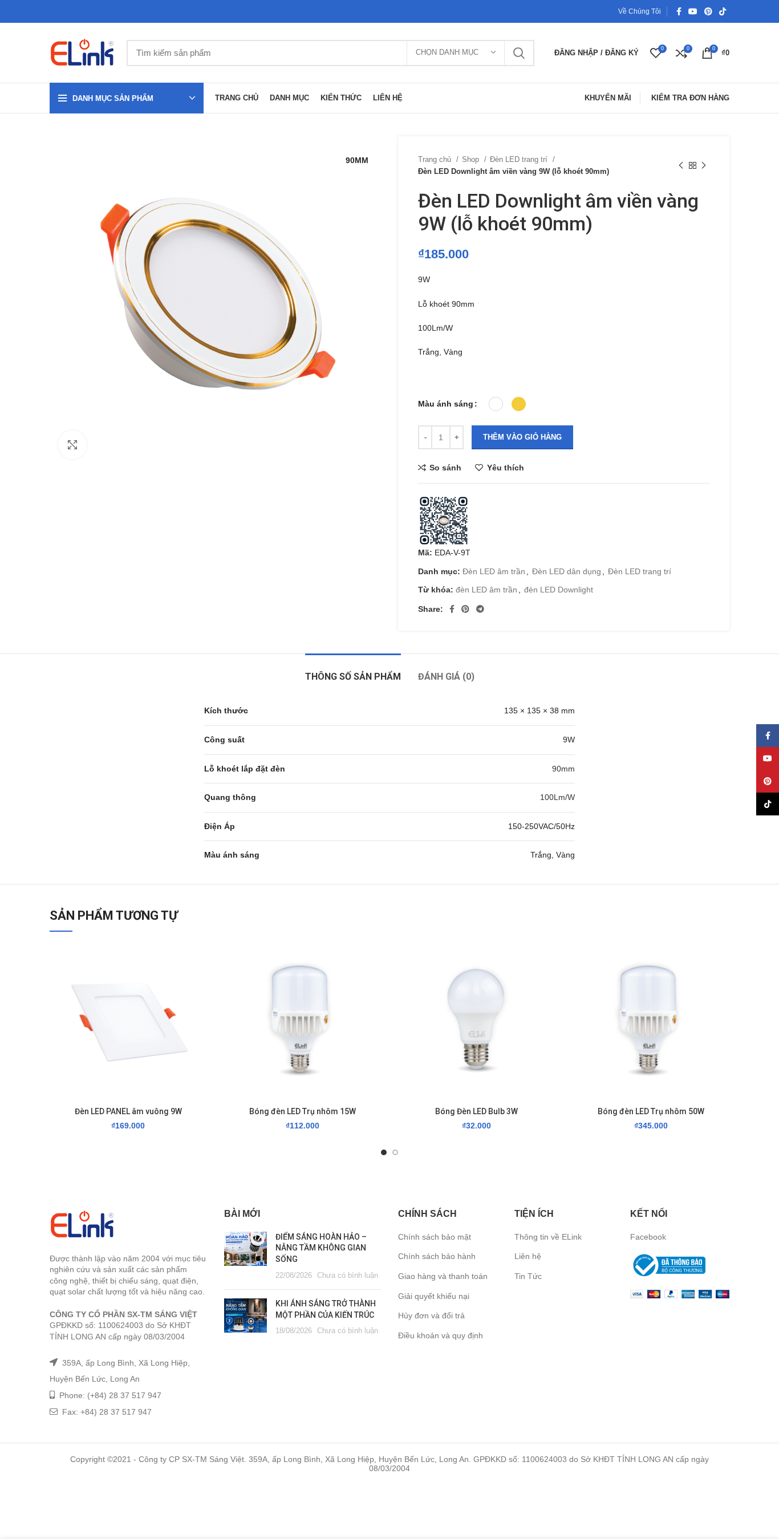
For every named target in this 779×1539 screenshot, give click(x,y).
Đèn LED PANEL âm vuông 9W (128, 1111)
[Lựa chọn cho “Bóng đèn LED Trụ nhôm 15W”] (372, 988)
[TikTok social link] (722, 11)
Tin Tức (528, 1276)
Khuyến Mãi (608, 98)
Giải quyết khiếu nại (433, 1296)
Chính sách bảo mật (434, 1236)
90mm (563, 768)
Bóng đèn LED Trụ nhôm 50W (651, 1111)
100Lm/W (557, 797)
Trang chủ (435, 159)
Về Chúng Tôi (639, 11)
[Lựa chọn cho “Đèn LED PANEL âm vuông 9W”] (198, 988)
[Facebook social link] (679, 11)
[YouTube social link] (693, 11)
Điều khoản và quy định (440, 1335)
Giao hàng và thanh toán (443, 1276)
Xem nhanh (198, 1013)
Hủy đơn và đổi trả (431, 1315)
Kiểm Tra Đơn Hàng (690, 98)
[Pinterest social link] (708, 11)
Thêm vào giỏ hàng (522, 437)
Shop (471, 159)
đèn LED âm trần (486, 589)
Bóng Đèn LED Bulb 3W (476, 1111)
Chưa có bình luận (347, 1276)
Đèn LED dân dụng (566, 571)
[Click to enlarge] (72, 445)
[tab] (353, 670)
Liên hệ (527, 1256)
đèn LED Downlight (558, 589)
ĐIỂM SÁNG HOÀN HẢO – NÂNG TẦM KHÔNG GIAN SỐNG (321, 1248)
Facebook (648, 1236)
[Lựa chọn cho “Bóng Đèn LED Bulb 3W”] (547, 988)
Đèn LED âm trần (493, 571)
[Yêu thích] (198, 962)
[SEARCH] (519, 53)
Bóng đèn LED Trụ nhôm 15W (302, 1111)
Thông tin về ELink (548, 1236)
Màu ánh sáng (445, 403)
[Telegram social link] (480, 609)
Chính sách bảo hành (437, 1256)
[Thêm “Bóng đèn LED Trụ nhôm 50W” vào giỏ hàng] (721, 988)
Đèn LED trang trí (520, 159)
